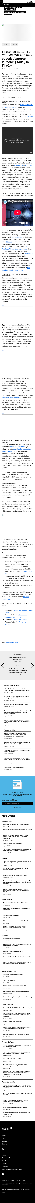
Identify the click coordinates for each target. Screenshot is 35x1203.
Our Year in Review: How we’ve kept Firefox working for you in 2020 (16, 697)
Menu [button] (1, 1)
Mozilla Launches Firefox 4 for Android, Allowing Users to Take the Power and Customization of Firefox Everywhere (15, 735)
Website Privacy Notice (8, 1180)
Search (31, 4)
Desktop (5, 1161)
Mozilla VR (28, 254)
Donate (4, 1144)
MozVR (15, 44)
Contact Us (5, 1141)
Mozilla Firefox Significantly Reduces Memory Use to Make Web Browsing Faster (17, 743)
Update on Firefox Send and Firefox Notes (16, 704)
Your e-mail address (9, 800)
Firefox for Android (20, 620)
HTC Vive (28, 165)
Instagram (3, 1149)
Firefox (6, 44)
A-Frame (9, 242)
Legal (23, 1180)
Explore (6, 4)
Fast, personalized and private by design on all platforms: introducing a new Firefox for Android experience (17, 712)
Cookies (18, 1180)
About (4, 1138)
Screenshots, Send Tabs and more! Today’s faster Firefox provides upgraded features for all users (17, 759)
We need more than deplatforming (14, 767)
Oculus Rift (18, 165)
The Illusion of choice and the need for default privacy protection (17, 751)
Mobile (4, 1164)
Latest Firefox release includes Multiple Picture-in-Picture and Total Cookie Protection (17, 689)
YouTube (3, 1174)
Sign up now (17, 807)
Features (5, 1167)
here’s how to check (17, 447)
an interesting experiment (12, 398)
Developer (10, 642)
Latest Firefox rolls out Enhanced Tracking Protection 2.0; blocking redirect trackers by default (17, 721)
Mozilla (30, 2)
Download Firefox (8, 1158)
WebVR (30, 117)
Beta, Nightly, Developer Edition (12, 1169)
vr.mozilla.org (17, 237)
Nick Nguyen (5, 69)
